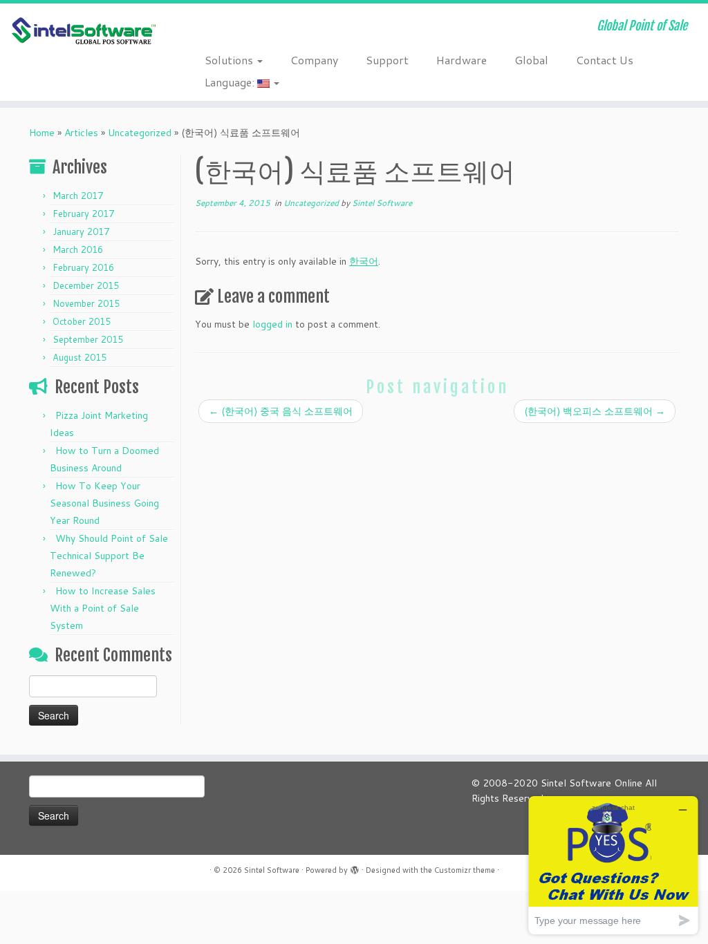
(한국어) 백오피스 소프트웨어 (594, 411)
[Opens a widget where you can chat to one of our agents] (613, 865)
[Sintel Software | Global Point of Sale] (83, 31)
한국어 (363, 261)
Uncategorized (139, 133)
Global (531, 60)
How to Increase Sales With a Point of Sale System (103, 608)
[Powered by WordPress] (355, 867)
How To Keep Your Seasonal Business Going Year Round (104, 503)
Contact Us (604, 60)
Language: (231, 82)
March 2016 (78, 249)
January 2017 (81, 231)
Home (42, 133)
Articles (81, 133)
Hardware (461, 60)
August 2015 (79, 357)
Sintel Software (382, 203)
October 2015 (82, 321)
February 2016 (83, 267)
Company (314, 60)
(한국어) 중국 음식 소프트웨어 (281, 411)
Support (387, 60)
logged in (272, 324)
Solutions (230, 60)
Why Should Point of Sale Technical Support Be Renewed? (109, 555)
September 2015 (88, 339)
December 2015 (86, 285)
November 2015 (86, 303)
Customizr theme (464, 870)
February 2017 (83, 213)
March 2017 (78, 195)
